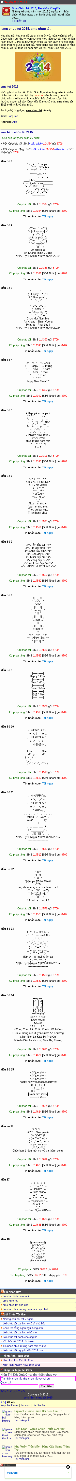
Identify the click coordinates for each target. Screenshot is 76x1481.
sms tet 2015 (9, 86)
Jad (16, 116)
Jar (10, 116)
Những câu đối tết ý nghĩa (18, 1319)
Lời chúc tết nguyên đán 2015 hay (23, 1350)
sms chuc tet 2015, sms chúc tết (25, 28)
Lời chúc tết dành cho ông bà (20, 1337)
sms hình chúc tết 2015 (17, 132)
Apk (14, 121)
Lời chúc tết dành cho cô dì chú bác (24, 1323)
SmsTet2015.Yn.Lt (15, 2)
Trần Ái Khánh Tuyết (13, 1391)
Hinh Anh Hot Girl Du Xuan (18, 1360)
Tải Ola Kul (38, 1405)
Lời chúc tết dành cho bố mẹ (20, 1332)
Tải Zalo (25, 1405)
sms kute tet (10, 1300)
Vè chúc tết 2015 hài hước (18, 1341)
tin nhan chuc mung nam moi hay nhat (25, 1309)
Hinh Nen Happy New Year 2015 (21, 1364)
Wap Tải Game (9, 1405)
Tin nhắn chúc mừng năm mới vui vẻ (24, 1345)
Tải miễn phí (19, 20)
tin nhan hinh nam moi (16, 1296)
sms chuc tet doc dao (15, 1304)
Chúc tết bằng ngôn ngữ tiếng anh (23, 1328)
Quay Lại (5, 1382)
